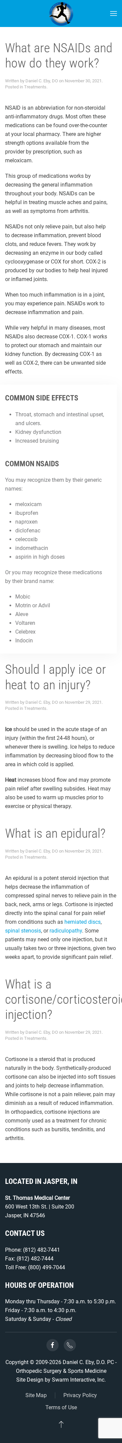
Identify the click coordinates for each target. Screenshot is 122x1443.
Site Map (36, 1395)
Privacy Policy (80, 1395)
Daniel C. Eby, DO (41, 80)
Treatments (35, 86)
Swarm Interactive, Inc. (79, 1380)
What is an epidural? (55, 833)
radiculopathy (65, 930)
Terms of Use (61, 1407)
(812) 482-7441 (41, 1250)
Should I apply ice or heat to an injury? (55, 677)
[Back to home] (61, 13)
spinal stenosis (23, 930)
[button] (113, 13)
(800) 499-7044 (46, 1267)
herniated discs (82, 922)
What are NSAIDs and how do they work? (59, 55)
